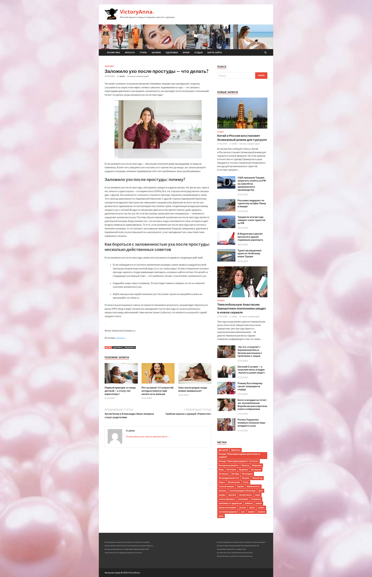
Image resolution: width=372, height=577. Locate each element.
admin (122, 76)
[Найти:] (242, 75)
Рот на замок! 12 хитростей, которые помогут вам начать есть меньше (158, 390)
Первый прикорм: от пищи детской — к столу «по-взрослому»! (120, 390)
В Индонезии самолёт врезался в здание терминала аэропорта (250, 236)
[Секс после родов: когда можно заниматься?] (194, 384)
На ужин (245, 478)
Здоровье (172, 52)
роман (259, 503)
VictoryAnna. (137, 11)
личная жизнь (245, 495)
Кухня (186, 52)
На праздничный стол (229, 478)
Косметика (113, 52)
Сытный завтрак (226, 486)
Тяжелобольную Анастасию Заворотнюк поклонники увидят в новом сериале (241, 308)
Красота (130, 52)
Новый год (257, 478)
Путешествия (234, 482)
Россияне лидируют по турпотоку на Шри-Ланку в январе (252, 203)
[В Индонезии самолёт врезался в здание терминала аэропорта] (226, 243)
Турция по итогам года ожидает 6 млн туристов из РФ (251, 220)
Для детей (223, 450)
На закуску (223, 474)
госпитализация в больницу (242, 490)
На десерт (243, 469)
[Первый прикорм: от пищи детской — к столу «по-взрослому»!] (121, 384)
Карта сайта (215, 52)
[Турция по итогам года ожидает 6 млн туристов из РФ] (226, 227)
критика (232, 495)
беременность (253, 486)
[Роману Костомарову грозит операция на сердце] (226, 393)
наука (257, 495)
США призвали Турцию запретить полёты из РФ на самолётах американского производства (252, 183)
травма (251, 512)
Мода (221, 469)
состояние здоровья (228, 512)
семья (252, 507)
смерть (261, 507)
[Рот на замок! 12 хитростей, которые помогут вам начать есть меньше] (158, 384)
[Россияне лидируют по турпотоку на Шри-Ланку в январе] (226, 210)
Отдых (198, 52)
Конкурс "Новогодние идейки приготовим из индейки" (239, 455)
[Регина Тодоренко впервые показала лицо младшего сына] (226, 429)
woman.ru (120, 337)
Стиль (143, 52)
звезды (222, 495)
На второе (231, 469)
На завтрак (256, 469)
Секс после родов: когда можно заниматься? (192, 389)
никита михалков (227, 499)
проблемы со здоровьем (230, 503)
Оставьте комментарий (138, 76)
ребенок (249, 503)
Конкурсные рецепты (229, 465)
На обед (235, 474)
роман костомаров (227, 507)
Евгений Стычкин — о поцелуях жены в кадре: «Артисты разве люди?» (251, 369)
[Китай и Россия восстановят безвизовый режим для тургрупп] (242, 129)
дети (261, 490)
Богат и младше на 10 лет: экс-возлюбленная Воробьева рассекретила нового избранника (252, 404)
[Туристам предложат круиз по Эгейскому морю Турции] (226, 260)
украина (261, 512)
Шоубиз (156, 52)
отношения (243, 499)
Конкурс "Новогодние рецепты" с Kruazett (238, 461)
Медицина (130, 347)
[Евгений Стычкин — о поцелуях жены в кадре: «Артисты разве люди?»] (226, 376)
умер (221, 516)
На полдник (247, 474)
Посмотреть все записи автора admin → (148, 436)
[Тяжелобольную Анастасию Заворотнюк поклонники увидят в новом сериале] (242, 297)
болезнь (222, 490)
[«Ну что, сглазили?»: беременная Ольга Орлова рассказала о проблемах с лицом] (226, 357)
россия (242, 507)
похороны (256, 499)
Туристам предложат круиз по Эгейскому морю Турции (250, 253)
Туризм (240, 486)
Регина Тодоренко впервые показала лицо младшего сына (251, 422)
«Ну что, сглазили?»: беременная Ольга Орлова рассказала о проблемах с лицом (250, 351)
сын (243, 512)
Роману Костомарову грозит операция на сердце (250, 386)
